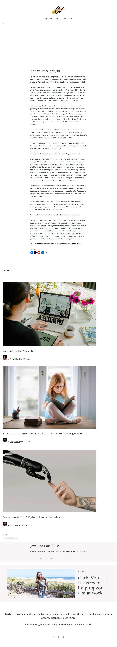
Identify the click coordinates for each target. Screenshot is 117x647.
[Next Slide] (6, 535)
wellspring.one (59, 244)
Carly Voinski (15, 359)
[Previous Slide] (4, 535)
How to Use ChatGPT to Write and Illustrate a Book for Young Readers (43, 433)
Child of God (7, 271)
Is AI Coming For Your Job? (18, 351)
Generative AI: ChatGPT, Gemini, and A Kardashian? (32, 517)
